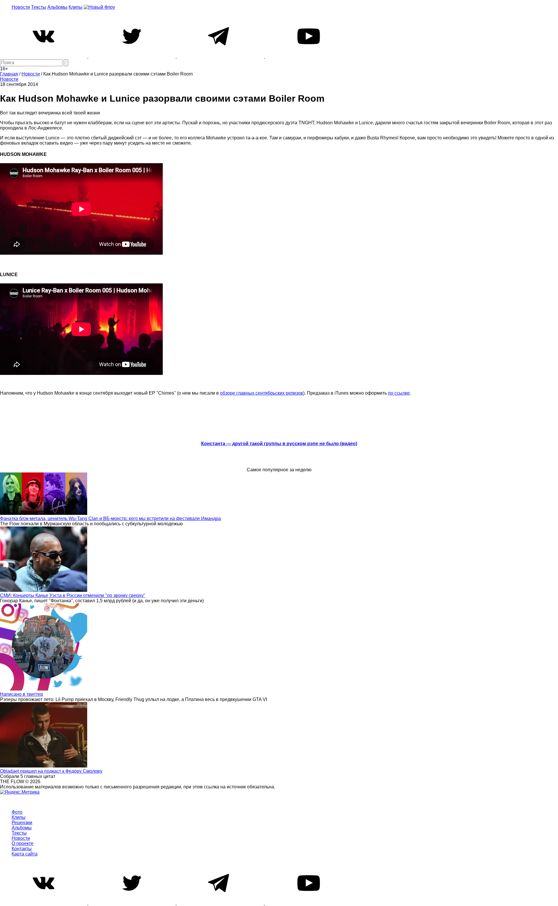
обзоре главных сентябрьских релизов (261, 393)
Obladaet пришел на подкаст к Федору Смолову (51, 771)
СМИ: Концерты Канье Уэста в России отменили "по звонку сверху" (72, 595)
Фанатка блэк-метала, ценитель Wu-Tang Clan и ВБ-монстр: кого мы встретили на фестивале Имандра (110, 518)
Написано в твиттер (21, 694)
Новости (21, 7)
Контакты (22, 848)
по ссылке (399, 393)
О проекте (22, 843)
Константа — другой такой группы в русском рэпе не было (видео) (279, 443)
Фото (17, 812)
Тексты (38, 7)
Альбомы (57, 7)
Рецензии (22, 822)
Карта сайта (24, 853)
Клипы (76, 7)
